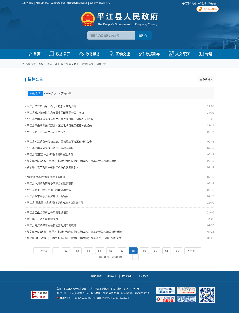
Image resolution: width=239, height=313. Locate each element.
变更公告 (66, 93)
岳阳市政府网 (58, 3)
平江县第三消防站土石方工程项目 (120, 131)
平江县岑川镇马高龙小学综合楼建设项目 (120, 183)
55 (99, 250)
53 (77, 250)
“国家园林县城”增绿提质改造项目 (120, 177)
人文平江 (182, 54)
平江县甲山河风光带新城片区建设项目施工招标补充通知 (120, 125)
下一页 (192, 250)
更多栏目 (205, 79)
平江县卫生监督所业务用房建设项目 (120, 212)
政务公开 (63, 54)
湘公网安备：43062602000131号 (77, 297)
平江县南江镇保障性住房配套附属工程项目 (120, 225)
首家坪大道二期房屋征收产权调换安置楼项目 (120, 167)
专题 (208, 54)
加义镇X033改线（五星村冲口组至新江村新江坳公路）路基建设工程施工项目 (120, 160)
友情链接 (127, 276)
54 (88, 250)
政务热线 (143, 276)
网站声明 (112, 276)
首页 (36, 54)
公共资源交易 (68, 63)
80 (177, 250)
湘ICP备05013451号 (128, 288)
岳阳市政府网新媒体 (100, 3)
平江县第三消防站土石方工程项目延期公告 (120, 106)
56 (111, 250)
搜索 (141, 35)
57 (122, 250)
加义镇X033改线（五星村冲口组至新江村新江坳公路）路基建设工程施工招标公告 (120, 238)
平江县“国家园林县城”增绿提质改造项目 (120, 154)
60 (155, 250)
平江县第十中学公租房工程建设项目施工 (120, 189)
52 (66, 250)
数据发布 (153, 54)
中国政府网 (27, 3)
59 (144, 250)
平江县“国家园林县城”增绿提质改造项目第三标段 (120, 202)
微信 (213, 3)
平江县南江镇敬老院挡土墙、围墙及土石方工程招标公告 (120, 141)
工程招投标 (86, 63)
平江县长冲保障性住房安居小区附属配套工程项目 (120, 112)
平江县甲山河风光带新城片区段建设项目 (120, 148)
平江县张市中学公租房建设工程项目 (120, 196)
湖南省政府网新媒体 (77, 3)
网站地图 (96, 276)
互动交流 (123, 54)
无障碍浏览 (190, 3)
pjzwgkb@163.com (79, 293)
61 (166, 250)
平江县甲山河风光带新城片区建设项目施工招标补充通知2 (120, 119)
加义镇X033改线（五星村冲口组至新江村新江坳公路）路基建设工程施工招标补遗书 (120, 231)
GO (135, 257)
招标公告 (101, 63)
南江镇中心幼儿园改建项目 (120, 218)
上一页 (41, 250)
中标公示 (51, 93)
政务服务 (93, 54)
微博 (204, 3)
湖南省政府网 (42, 3)
